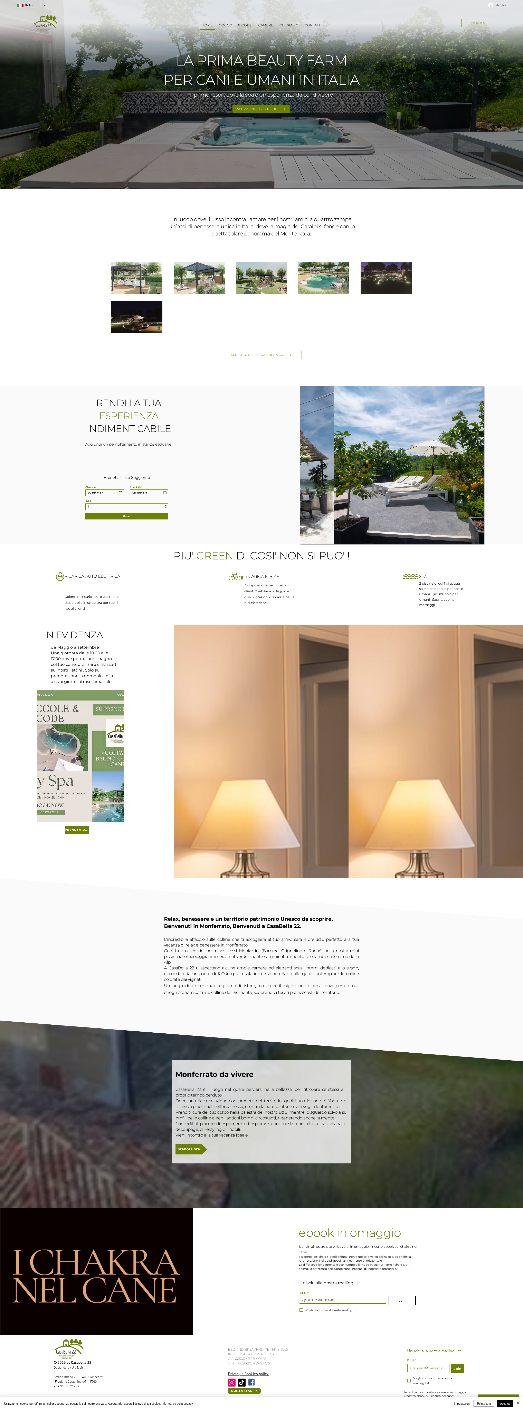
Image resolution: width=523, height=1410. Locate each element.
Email (304, 1292)
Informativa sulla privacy (177, 1403)
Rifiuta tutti (484, 1403)
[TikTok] (242, 1383)
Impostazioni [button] (462, 1403)
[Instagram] (232, 1383)
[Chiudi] (518, 1403)
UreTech (77, 1368)
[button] (392, 465)
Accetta (505, 1403)
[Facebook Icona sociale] (251, 1382)
